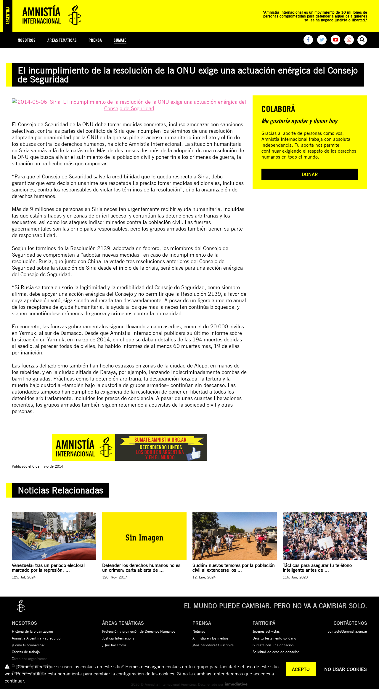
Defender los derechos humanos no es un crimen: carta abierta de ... (141, 567)
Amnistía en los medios (210, 638)
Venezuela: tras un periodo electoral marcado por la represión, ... (48, 567)
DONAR (310, 174)
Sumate (120, 40)
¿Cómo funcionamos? (28, 644)
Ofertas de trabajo (26, 651)
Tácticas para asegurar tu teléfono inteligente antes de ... (317, 567)
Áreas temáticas (62, 40)
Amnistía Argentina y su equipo (36, 638)
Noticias (198, 631)
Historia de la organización (32, 631)
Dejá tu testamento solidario (274, 638)
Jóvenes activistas (266, 631)
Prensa (95, 40)
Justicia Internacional (118, 638)
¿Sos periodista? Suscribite (213, 644)
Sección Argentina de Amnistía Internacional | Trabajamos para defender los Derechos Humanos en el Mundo (44, 16)
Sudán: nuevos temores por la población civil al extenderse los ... (233, 567)
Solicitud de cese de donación (276, 651)
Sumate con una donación (273, 644)
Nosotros (27, 40)
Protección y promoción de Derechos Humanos (138, 631)
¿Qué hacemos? (114, 644)
